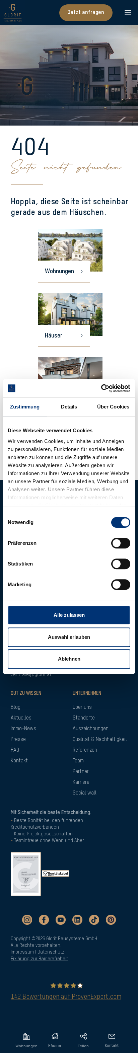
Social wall (84, 793)
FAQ (15, 750)
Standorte (84, 718)
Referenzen (85, 750)
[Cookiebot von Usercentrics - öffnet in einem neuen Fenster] (101, 388)
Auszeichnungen (91, 729)
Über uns (82, 707)
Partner (81, 771)
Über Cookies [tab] (113, 406)
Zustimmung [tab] (25, 406)
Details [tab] (69, 406)
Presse (18, 739)
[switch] (120, 543)
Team (78, 761)
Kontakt (19, 761)
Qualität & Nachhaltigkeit (100, 739)
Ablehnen (69, 659)
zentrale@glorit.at (31, 674)
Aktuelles (21, 718)
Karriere (81, 782)
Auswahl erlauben (69, 637)
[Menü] (125, 12)
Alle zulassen (69, 615)
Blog (15, 707)
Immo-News (23, 729)
